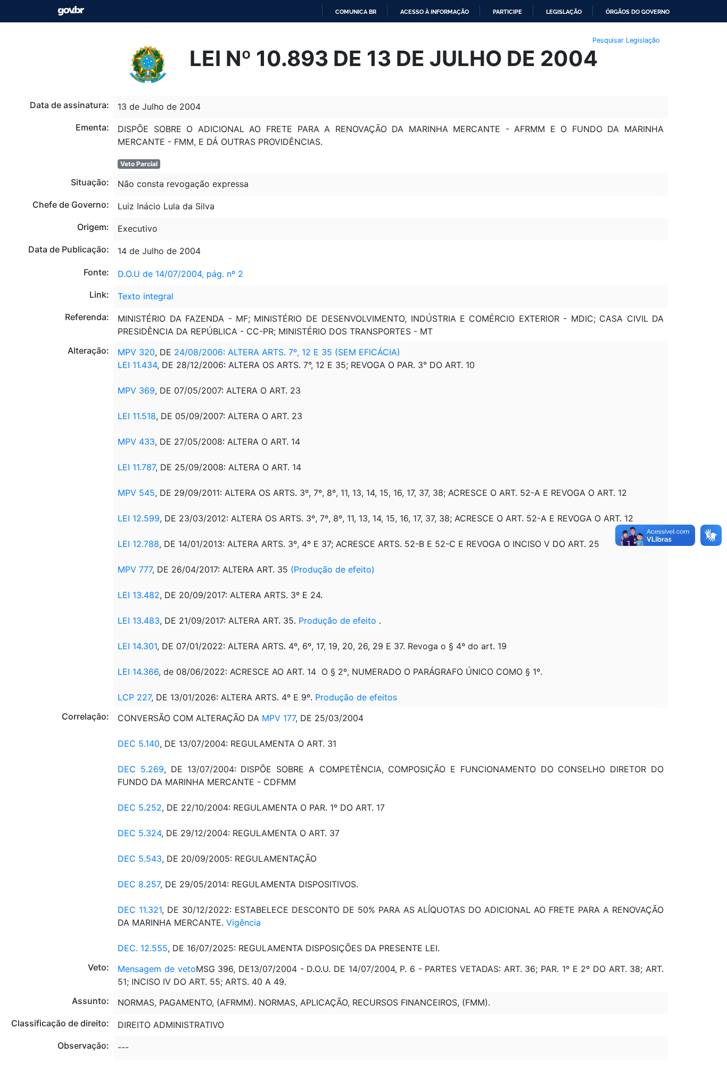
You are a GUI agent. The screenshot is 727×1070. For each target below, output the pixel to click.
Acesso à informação (434, 11)
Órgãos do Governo (638, 11)
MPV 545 (136, 492)
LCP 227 (134, 697)
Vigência (243, 922)
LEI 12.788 (138, 543)
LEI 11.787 (136, 467)
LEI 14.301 (137, 646)
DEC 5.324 (139, 833)
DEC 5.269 (141, 769)
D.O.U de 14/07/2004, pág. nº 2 (180, 273)
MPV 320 (136, 352)
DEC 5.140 (139, 743)
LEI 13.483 (139, 620)
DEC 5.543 (140, 858)
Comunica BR (355, 11)
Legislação (564, 11)
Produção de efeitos (356, 697)
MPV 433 (136, 441)
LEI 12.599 (139, 518)
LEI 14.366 (138, 671)
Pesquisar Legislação (626, 40)
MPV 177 (278, 718)
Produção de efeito (337, 620)
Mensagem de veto (156, 968)
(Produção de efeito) (333, 569)
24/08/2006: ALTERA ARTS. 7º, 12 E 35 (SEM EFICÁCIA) (285, 352)
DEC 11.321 (140, 909)
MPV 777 (135, 569)
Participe (507, 11)
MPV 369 (136, 390)
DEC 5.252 (140, 807)
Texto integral (146, 296)
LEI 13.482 (139, 595)
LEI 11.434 (137, 365)
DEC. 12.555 (143, 948)
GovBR (70, 11)
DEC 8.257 (139, 884)
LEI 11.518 (137, 416)
